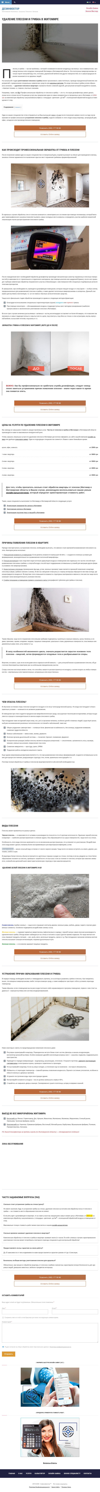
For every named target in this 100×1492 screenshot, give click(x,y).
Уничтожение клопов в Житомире (19, 509)
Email (54, 1308)
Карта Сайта (56, 1487)
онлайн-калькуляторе (60, 1225)
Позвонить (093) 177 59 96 (50, 128)
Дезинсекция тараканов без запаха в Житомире (24, 505)
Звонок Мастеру (91, 11)
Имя (4, 1308)
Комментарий (7, 1322)
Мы (19, 92)
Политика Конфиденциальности (39, 1487)
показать (17, 107)
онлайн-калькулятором (17, 492)
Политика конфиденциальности (60, 1347)
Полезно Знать (66, 1487)
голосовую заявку (21, 439)
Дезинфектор (10, 8)
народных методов (56, 83)
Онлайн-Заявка (92, 8)
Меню (7, 2)
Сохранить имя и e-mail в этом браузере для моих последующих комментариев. (31, 1317)
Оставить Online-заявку (50, 134)
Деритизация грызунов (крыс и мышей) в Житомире (26, 512)
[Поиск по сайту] (15, 2)
